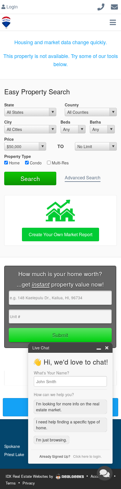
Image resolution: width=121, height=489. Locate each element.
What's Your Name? (51, 373)
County (72, 105)
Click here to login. (87, 456)
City (8, 122)
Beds (65, 122)
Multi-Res (60, 163)
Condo (35, 163)
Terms (11, 483)
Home (14, 163)
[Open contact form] (114, 6)
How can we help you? (54, 394)
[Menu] (113, 22)
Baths (95, 122)
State (9, 105)
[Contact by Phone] (100, 6)
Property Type (17, 156)
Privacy (29, 483)
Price (9, 139)
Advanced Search (82, 177)
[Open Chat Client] (105, 473)
